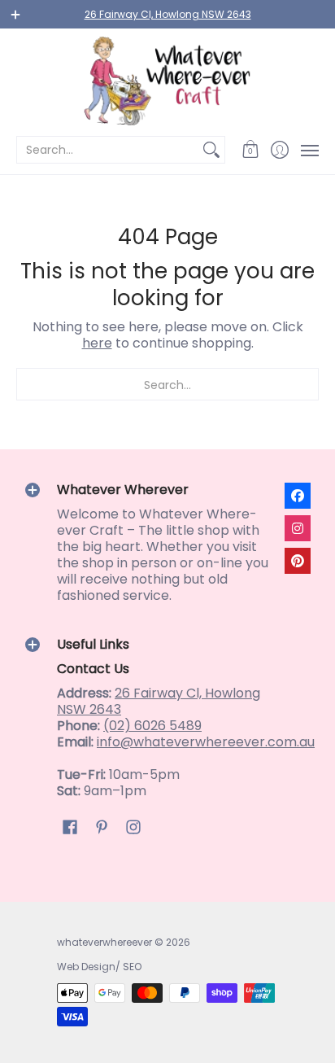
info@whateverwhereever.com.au (206, 742)
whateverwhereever (104, 942)
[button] (251, 149)
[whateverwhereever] (167, 80)
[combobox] (107, 150)
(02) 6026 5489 (152, 725)
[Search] (211, 150)
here (97, 343)
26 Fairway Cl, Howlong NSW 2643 (168, 14)
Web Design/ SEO (99, 966)
